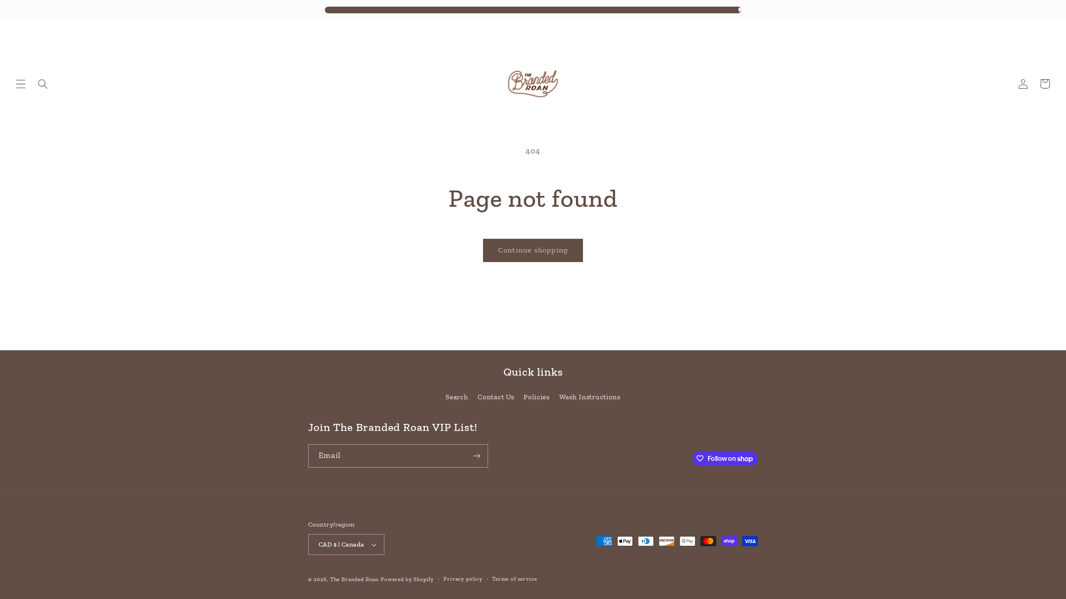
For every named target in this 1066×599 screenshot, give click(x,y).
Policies (536, 397)
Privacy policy (463, 579)
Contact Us (496, 397)
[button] (21, 84)
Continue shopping (533, 250)
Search (457, 397)
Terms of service (514, 579)
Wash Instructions (589, 397)
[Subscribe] (477, 456)
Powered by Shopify (407, 579)
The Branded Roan (354, 579)
